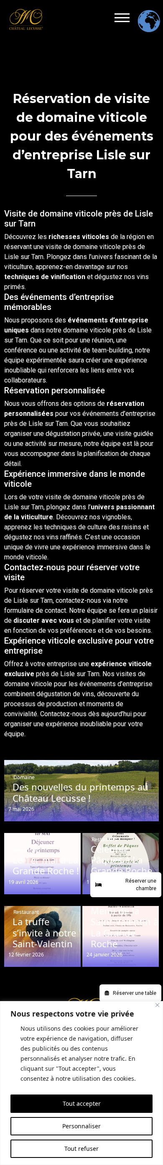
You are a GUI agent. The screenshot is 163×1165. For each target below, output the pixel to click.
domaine (85, 247)
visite (54, 247)
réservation (125, 404)
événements (88, 320)
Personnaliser (81, 1126)
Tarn (37, 257)
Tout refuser (81, 1148)
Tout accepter (82, 1103)
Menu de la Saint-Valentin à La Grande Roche (124, 927)
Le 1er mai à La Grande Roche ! (46, 865)
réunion (102, 340)
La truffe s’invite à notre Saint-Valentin (44, 932)
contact (55, 610)
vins (143, 277)
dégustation (63, 434)
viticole (110, 247)
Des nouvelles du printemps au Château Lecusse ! (80, 792)
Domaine (24, 777)
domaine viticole (87, 330)
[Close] (157, 1005)
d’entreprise (129, 320)
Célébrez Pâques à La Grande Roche (121, 859)
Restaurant (26, 850)
